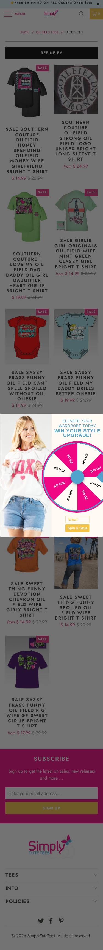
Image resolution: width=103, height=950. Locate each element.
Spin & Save (77, 528)
